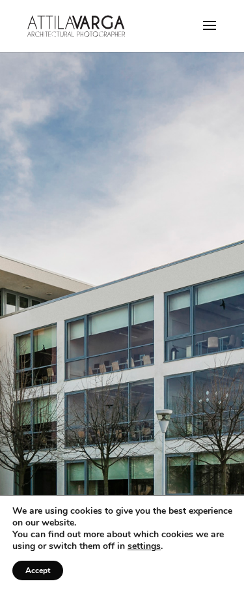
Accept (37, 570)
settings (144, 546)
